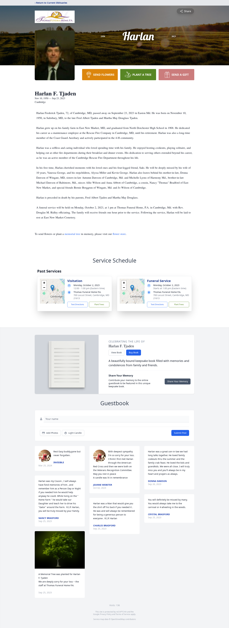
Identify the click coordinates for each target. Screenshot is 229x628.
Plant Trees (99, 304)
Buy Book (133, 352)
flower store (119, 234)
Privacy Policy (106, 614)
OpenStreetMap (118, 619)
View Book (116, 352)
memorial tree (72, 234)
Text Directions (77, 304)
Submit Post (180, 432)
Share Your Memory (177, 381)
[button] (52, 288)
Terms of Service (123, 614)
